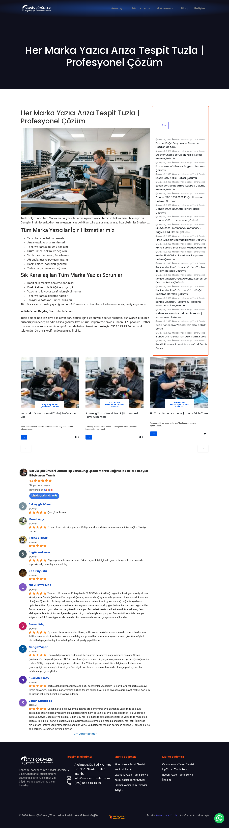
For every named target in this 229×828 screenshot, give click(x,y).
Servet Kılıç (36, 624)
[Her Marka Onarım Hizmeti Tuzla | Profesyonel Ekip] (50, 382)
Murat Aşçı (36, 519)
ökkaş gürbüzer (40, 504)
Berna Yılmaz (38, 538)
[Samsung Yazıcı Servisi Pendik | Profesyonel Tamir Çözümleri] (114, 382)
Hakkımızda (165, 8)
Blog (184, 8)
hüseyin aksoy (39, 678)
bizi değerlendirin (42, 495)
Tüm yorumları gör (84, 734)
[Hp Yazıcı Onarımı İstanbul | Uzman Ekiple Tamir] (179, 382)
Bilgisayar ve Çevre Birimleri (50, 405)
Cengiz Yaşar (38, 647)
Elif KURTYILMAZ (40, 585)
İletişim (199, 8)
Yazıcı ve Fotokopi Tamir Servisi (114, 404)
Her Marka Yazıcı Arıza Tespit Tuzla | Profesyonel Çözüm (114, 56)
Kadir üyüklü (38, 571)
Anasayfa (118, 8)
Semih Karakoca (40, 701)
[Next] (203, 448)
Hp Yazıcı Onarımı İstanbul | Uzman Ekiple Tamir (179, 413)
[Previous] (26, 448)
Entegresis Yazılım (167, 815)
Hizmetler (139, 8)
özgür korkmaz (39, 552)
